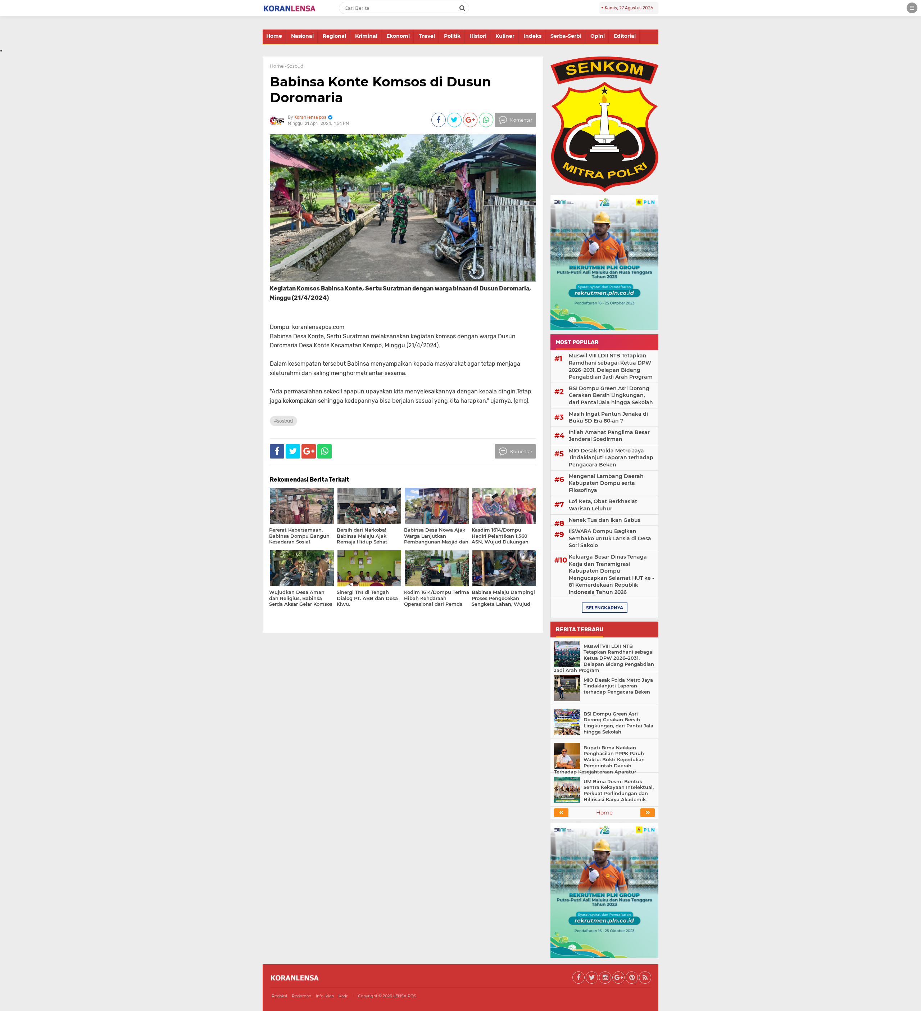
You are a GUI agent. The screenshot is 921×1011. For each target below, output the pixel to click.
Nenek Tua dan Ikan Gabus (604, 520)
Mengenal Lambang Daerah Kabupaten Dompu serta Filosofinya (606, 483)
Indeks (532, 36)
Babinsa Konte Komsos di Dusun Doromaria (380, 89)
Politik (452, 36)
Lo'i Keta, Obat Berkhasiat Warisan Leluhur (603, 505)
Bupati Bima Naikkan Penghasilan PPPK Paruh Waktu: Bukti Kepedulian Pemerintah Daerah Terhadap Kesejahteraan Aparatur (599, 760)
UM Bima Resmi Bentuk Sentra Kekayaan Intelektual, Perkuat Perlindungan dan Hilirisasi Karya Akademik (619, 790)
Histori (477, 36)
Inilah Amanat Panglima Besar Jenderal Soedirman (609, 436)
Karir (343, 995)
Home (274, 36)
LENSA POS (404, 995)
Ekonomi (398, 36)
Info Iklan (325, 995)
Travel (427, 36)
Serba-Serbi (565, 36)
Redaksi (279, 995)
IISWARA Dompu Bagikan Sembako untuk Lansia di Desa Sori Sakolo (610, 538)
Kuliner (504, 36)
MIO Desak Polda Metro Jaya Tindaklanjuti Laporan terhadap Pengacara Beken (611, 457)
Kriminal (366, 36)
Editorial (625, 36)
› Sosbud (294, 66)
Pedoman (301, 995)
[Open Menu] (912, 8)
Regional (334, 36)
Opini (597, 36)
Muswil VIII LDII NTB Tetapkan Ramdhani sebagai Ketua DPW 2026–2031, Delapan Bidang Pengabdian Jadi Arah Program (611, 366)
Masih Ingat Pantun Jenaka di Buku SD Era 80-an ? (608, 417)
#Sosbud (283, 421)
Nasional (302, 36)
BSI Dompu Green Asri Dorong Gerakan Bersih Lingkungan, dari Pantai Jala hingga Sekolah (611, 395)
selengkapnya (604, 607)
